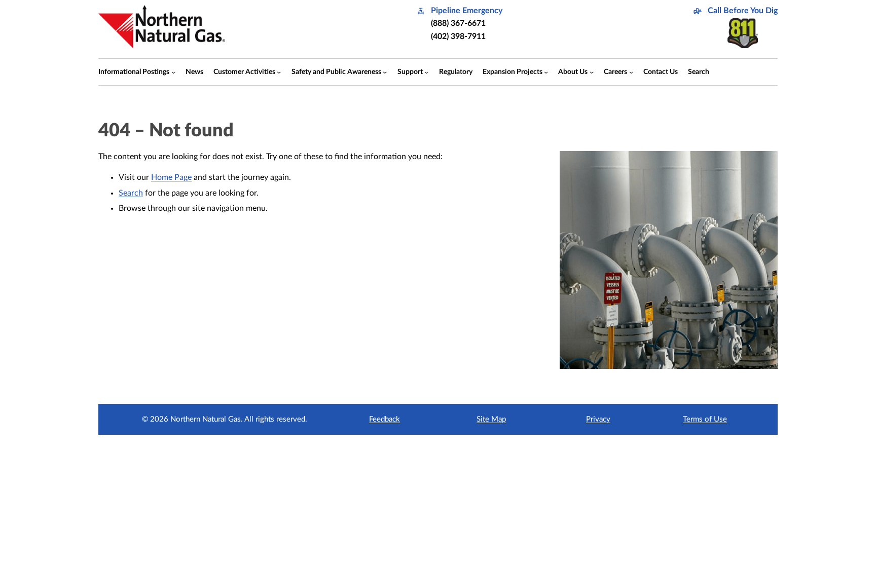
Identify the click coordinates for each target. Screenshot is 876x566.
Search (131, 193)
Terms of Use (705, 419)
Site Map (491, 419)
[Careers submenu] (631, 72)
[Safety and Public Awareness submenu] (385, 72)
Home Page (171, 177)
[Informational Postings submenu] (173, 72)
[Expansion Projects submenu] (546, 72)
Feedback (384, 419)
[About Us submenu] (592, 72)
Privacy (598, 419)
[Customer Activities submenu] (279, 72)
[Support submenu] (426, 72)
